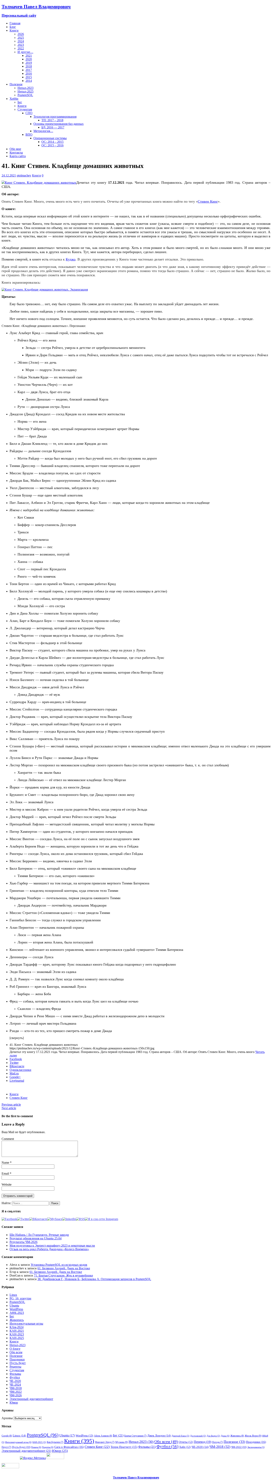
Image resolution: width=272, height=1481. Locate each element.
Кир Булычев (55, 1442)
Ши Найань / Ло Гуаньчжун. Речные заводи (39, 1234)
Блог (13, 27)
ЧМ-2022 (16, 1391)
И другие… (25, 52)
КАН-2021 (17, 1330)
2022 (21, 48)
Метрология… (43, 131)
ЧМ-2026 (16, 1395)
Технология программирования (54, 116)
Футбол (15, 1377)
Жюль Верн (253, 1435)
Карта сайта (18, 156)
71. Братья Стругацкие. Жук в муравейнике (63, 1275)
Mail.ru (14, 1073)
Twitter (14, 1062)
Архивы (7, 1418)
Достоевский (198, 1436)
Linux (13, 1294)
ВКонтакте (17, 1066)
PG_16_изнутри (20, 1298)
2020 (28, 59)
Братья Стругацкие (135, 1435)
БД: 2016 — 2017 (52, 127)
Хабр (185, 1446)
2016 (28, 73)
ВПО (28, 134)
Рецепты (15, 1366)
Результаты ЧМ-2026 (23, 1242)
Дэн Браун (213, 1436)
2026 (21, 34)
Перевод (202, 1442)
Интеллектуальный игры (18, 1442)
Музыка (121, 1442)
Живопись (17, 1320)
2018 (28, 66)
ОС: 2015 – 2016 (52, 145)
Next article (9, 1108)
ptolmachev (24, 175)
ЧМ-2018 (16, 1388)
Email (6, 1173)
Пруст (6, 1447)
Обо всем (16, 1352)
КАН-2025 (17, 1338)
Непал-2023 (25, 88)
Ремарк (36, 1447)
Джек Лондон (159, 1435)
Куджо (70, 259)
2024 (21, 41)
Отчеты (186, 1442)
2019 (28, 62)
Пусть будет (18, 1363)
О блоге (15, 1348)
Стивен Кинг (19, 1097)
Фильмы (15, 1373)
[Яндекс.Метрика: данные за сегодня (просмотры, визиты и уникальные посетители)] (33, 1458)
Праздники (17, 1359)
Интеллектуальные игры (26, 1323)
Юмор (14, 1402)
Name (6, 1162)
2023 (21, 44)
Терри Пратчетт (124, 1446)
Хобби (14, 98)
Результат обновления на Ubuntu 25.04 (36, 1238)
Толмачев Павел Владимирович (136, 1477)
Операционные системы (50, 138)
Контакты (16, 152)
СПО (28, 113)
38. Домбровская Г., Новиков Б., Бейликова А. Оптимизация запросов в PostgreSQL (94, 1279)
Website (7, 1184)
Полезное (16, 84)
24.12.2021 (9, 175)
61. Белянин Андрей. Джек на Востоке (63, 1268)
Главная (15, 23)
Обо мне (15, 149)
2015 (28, 77)
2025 (21, 37)
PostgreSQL (25, 95)
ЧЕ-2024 (15, 1384)
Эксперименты (256, 1447)
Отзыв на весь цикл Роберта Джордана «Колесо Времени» (49, 1249)
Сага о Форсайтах (69, 1446)
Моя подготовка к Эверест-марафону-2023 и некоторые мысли (52, 1245)
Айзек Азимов (103, 1435)
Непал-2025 (25, 91)
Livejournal (17, 1080)
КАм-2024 (16, 1327)
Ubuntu (14, 1305)
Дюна (225, 1436)
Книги (14, 30)
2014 (28, 80)
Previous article (11, 1104)
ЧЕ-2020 (15, 1381)
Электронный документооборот (31, 1399)
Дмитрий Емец (180, 1436)
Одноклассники (20, 1070)
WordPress (16, 1309)
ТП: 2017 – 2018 (52, 120)
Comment (8, 1139)
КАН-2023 (17, 1334)
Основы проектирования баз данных (58, 123)
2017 (28, 70)
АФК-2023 (17, 1312)
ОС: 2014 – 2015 (52, 141)
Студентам (25, 109)
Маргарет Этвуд (104, 1442)
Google (7, 1435)
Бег (20, 102)
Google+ (15, 1077)
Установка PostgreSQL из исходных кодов (59, 1264)
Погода (217, 1442)
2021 (28, 55)
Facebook (16, 1059)
